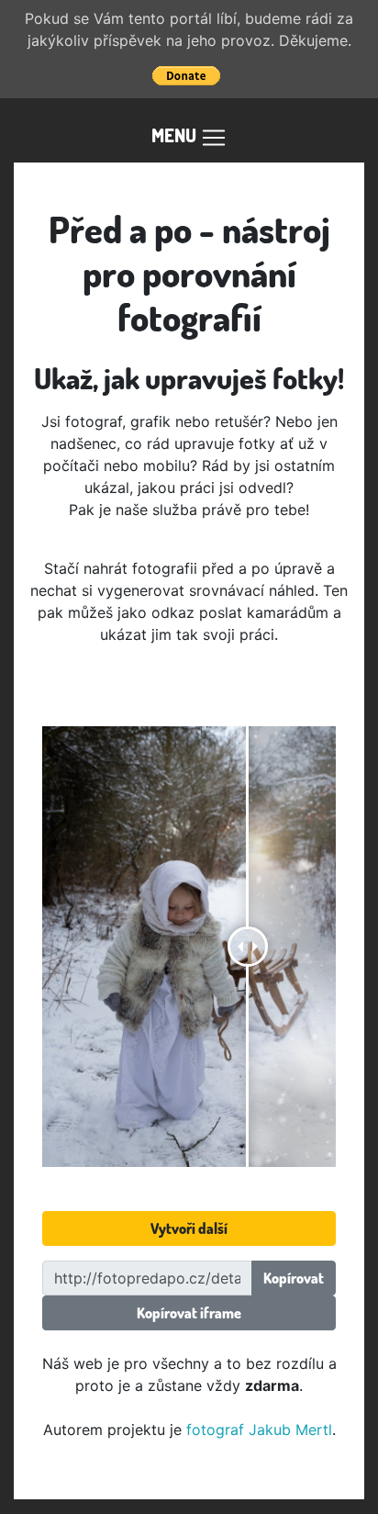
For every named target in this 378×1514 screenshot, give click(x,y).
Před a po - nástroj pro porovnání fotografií (189, 273)
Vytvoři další (189, 1228)
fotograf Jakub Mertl (259, 1429)
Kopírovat (293, 1278)
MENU (175, 135)
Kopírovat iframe (189, 1313)
